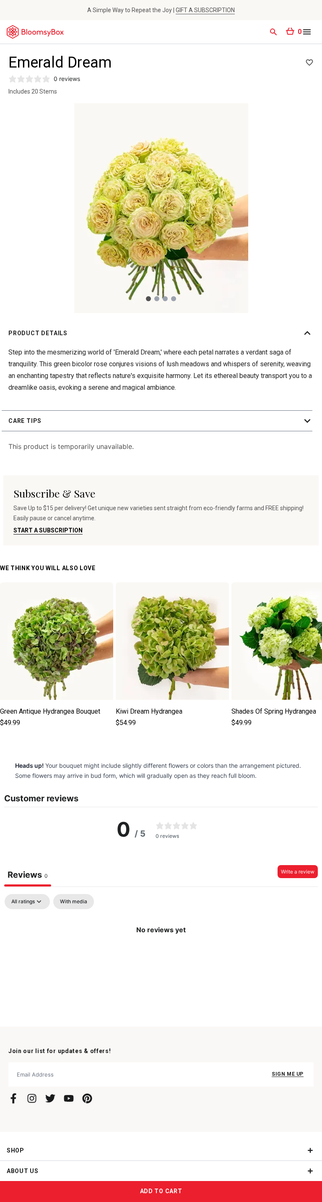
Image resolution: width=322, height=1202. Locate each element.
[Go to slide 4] (173, 298)
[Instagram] (32, 1098)
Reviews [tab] (28, 875)
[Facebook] (13, 1098)
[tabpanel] (161, 958)
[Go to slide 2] (156, 298)
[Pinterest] (87, 1098)
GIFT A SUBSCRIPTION (205, 10)
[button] (161, 333)
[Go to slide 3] (165, 298)
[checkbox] (73, 901)
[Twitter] (50, 1098)
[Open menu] (307, 31)
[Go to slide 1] (148, 298)
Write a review (297, 871)
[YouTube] (69, 1098)
